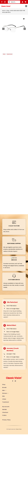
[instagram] (5, 2)
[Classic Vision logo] (6, 6)
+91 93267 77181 (10, 354)
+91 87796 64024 (11, 306)
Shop (8, 10)
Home (3, 10)
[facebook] (2, 2)
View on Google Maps (12, 308)
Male (4, 54)
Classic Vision (19, 429)
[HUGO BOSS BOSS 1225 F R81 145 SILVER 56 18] (14, 28)
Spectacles (9, 54)
